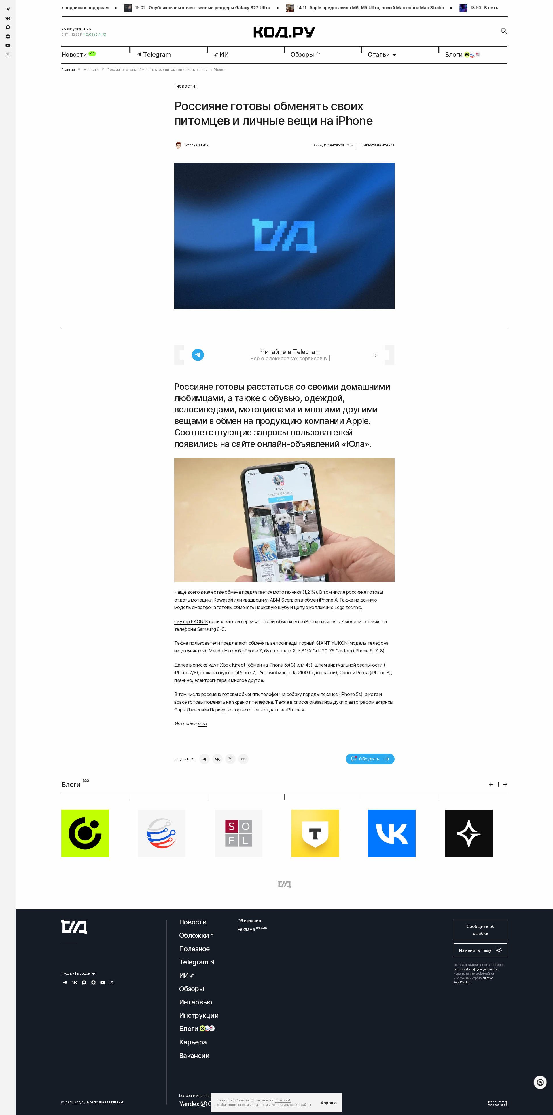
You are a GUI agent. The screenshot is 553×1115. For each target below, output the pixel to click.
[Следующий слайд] (505, 784)
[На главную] (284, 33)
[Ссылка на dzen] (8, 37)
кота (372, 694)
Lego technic (347, 607)
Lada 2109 (297, 673)
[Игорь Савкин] (178, 145)
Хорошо (329, 1102)
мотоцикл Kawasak (211, 600)
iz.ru (202, 723)
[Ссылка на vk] (8, 18)
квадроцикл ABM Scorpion (271, 600)
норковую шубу (272, 607)
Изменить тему (475, 950)
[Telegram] (204, 759)
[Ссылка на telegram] (8, 9)
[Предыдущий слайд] (491, 784)
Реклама (249, 929)
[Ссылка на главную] (74, 927)
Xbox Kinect (232, 665)
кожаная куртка (217, 673)
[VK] (217, 759)
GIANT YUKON (332, 643)
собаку (294, 694)
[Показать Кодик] (540, 1082)
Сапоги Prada (355, 673)
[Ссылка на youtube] (8, 45)
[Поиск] (504, 31)
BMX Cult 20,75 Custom (326, 651)
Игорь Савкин (196, 145)
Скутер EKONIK (191, 621)
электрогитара (210, 680)
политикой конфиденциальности (475, 969)
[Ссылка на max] (8, 27)
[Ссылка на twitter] (8, 54)
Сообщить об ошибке (481, 930)
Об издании (249, 920)
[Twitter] (230, 759)
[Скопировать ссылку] (243, 759)
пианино (183, 680)
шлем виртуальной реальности (348, 665)
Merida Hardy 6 (225, 651)
